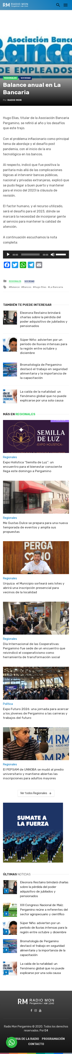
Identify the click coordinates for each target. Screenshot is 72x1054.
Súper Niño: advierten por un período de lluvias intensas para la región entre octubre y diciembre (43, 346)
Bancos (27, 287)
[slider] (61, 254)
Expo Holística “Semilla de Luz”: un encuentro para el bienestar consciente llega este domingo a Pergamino (32, 466)
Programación (53, 1039)
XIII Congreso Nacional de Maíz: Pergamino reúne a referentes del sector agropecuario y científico (44, 909)
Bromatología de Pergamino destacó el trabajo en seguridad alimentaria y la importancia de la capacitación (44, 371)
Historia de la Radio (23, 1039)
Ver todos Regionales (33, 793)
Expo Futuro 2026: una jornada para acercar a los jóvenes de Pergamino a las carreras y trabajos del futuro (36, 713)
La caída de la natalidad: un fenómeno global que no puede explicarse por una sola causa (43, 396)
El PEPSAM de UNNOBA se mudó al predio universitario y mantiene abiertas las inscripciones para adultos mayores (33, 774)
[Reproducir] (8, 255)
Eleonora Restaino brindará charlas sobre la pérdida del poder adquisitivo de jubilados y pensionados (43, 319)
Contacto (36, 1044)
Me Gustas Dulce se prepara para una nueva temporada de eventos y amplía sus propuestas (35, 527)
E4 (46, 1030)
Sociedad (26, 78)
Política (8, 704)
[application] (36, 255)
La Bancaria (56, 287)
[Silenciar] (53, 255)
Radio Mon (14, 100)
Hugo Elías (40, 287)
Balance (15, 287)
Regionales (10, 78)
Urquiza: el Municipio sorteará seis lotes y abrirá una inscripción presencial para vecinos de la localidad (33, 587)
